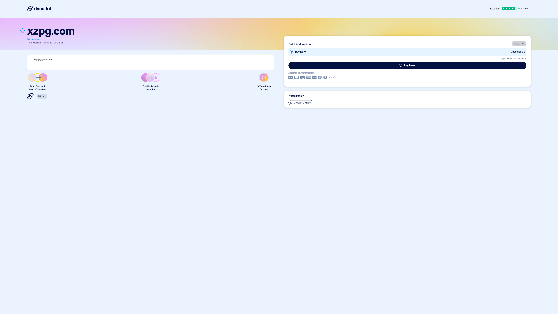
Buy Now (409, 65)
